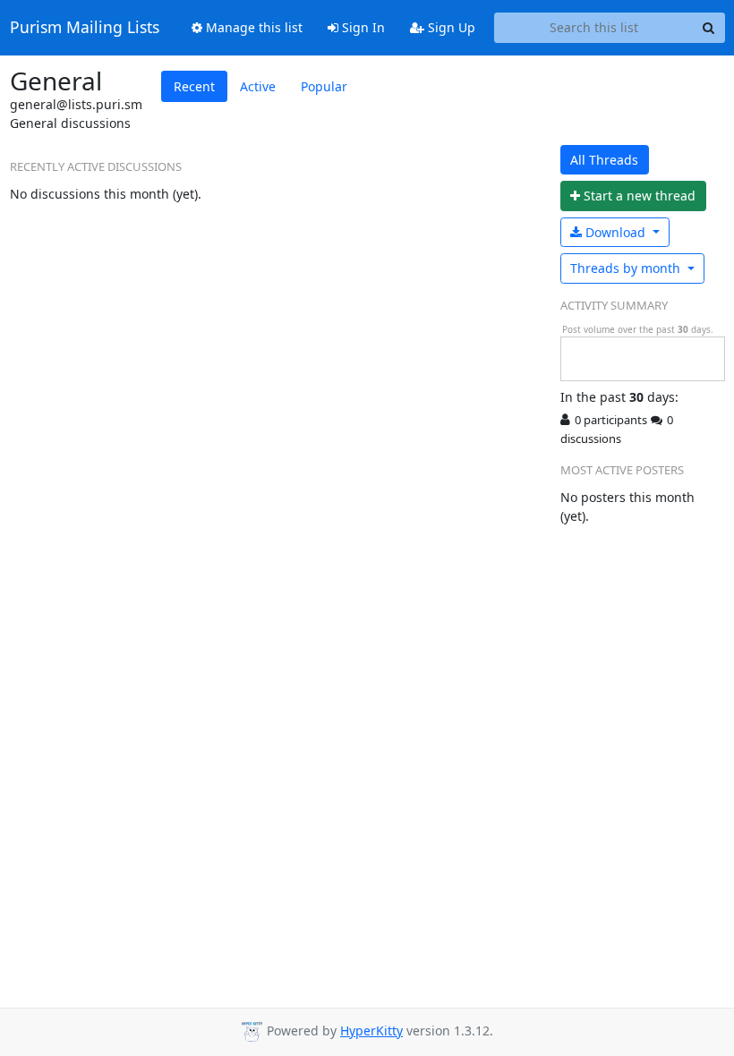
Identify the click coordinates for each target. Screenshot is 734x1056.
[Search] (709, 28)
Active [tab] (258, 86)
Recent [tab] (194, 86)
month (627, 268)
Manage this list (252, 27)
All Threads (604, 159)
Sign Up (449, 27)
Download (615, 232)
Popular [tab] (324, 86)
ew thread (640, 195)
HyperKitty (371, 1030)
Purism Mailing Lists (84, 27)
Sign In (361, 27)
